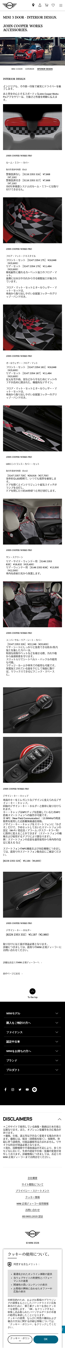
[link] (33, 5)
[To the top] (32, 991)
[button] (40, 5)
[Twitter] (20, 1089)
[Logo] (32, 1234)
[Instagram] (12, 1089)
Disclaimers (17, 1119)
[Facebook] (5, 1089)
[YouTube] (27, 1089)
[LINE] (34, 1089)
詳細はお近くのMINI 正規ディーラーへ (21, 963)
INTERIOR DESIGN (45, 69)
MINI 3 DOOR (17, 69)
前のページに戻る (12, 974)
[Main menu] (61, 5)
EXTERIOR (30, 69)
